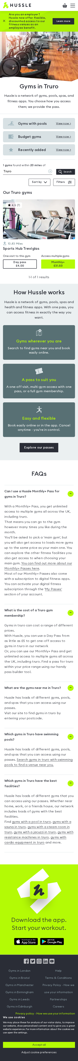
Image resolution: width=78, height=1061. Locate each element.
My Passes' (53, 589)
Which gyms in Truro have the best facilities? (30, 783)
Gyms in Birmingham (19, 992)
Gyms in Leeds (19, 999)
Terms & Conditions (58, 978)
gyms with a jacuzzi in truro (35, 832)
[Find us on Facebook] (26, 962)
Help (58, 970)
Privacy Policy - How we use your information (59, 989)
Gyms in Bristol (19, 978)
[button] (39, 234)
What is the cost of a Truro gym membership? (28, 613)
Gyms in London (19, 970)
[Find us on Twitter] (32, 962)
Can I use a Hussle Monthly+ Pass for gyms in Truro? (31, 494)
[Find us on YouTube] (51, 962)
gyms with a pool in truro (31, 821)
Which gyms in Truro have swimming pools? (31, 737)
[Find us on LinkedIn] (45, 962)
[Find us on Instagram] (39, 962)
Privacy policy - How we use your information (45, 1013)
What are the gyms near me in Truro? (32, 687)
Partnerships (58, 999)
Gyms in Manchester (19, 985)
